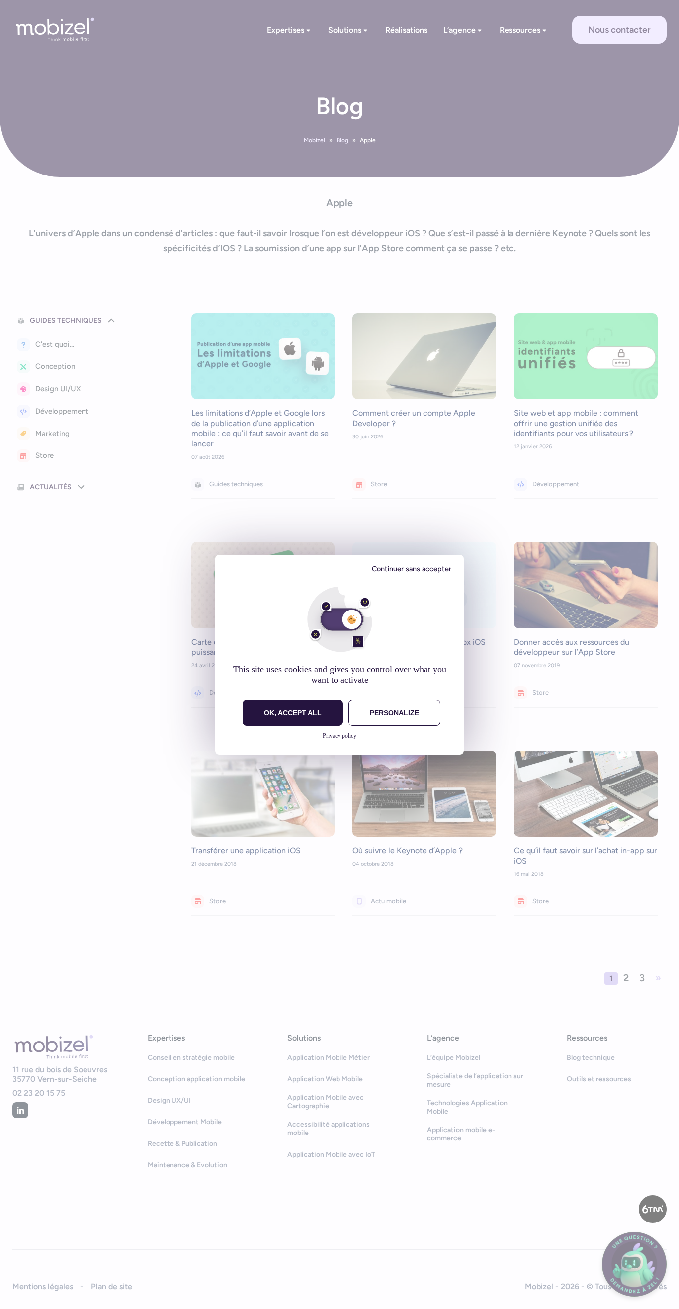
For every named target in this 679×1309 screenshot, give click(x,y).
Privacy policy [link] (339, 735)
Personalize (394, 713)
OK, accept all (293, 713)
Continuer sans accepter (411, 568)
